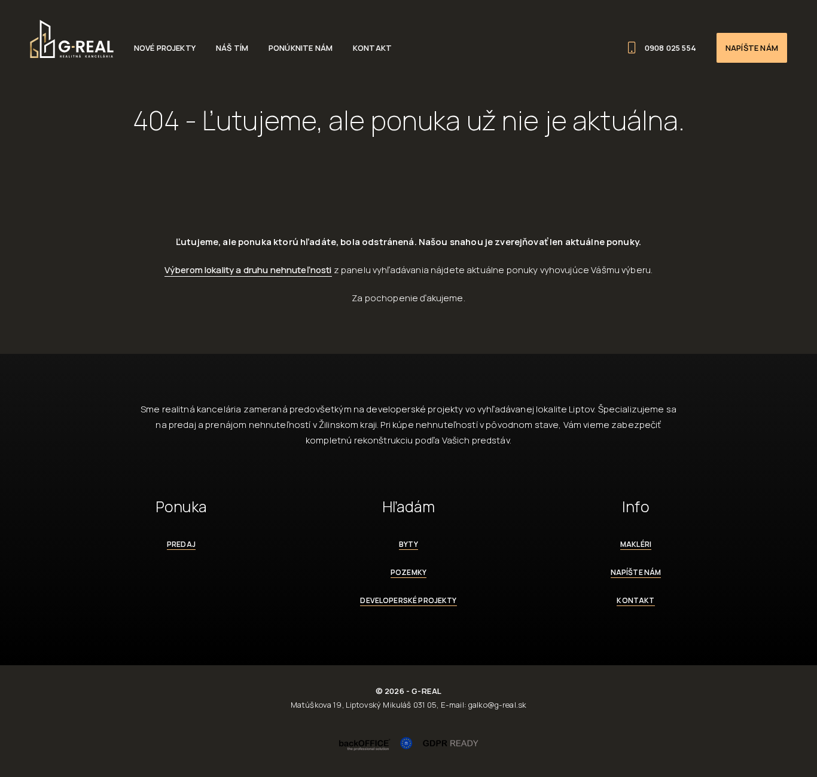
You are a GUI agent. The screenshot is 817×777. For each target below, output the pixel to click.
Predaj (181, 544)
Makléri (635, 544)
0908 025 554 (670, 47)
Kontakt (372, 47)
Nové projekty (165, 47)
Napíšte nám (751, 47)
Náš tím (232, 47)
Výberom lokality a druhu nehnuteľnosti (248, 270)
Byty (408, 544)
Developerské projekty (408, 600)
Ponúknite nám (301, 47)
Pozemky (408, 572)
